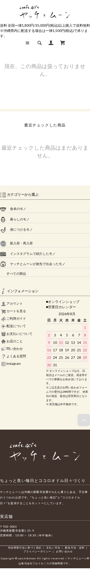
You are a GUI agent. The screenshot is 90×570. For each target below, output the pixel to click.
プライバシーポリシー (37, 551)
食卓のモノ (16, 209)
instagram (13, 364)
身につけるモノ (19, 229)
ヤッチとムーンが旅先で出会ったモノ (35, 264)
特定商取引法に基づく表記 (25, 547)
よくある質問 (16, 356)
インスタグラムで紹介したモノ (31, 254)
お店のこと (14, 341)
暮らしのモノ (18, 219)
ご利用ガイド (16, 318)
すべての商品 (13, 274)
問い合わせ (14, 349)
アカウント (14, 303)
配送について (16, 326)
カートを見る (16, 311)
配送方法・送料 (74, 547)
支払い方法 (53, 547)
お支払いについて (19, 334)
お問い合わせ (64, 551)
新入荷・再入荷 (19, 243)
